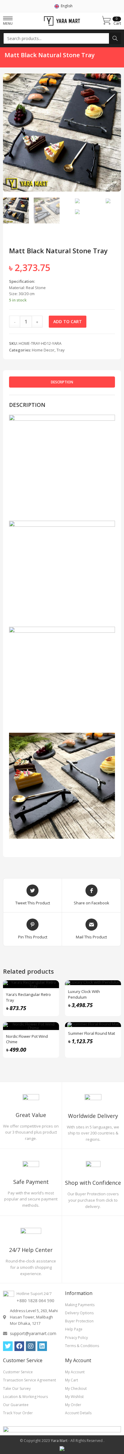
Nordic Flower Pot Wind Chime (27, 1039)
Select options (51, 1003)
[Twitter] (8, 1346)
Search (115, 38)
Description (62, 381)
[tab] (62, 382)
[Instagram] (31, 1346)
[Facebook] (19, 1346)
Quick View (51, 988)
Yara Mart (59, 1440)
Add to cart (67, 321)
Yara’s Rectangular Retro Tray (28, 997)
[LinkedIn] (42, 1346)
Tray (61, 350)
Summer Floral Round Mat (91, 1033)
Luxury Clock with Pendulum (84, 994)
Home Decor (43, 350)
